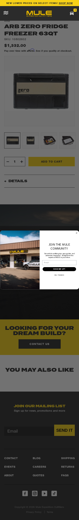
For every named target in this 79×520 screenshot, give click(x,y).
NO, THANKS (59, 275)
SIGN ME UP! (59, 269)
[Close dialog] (76, 233)
